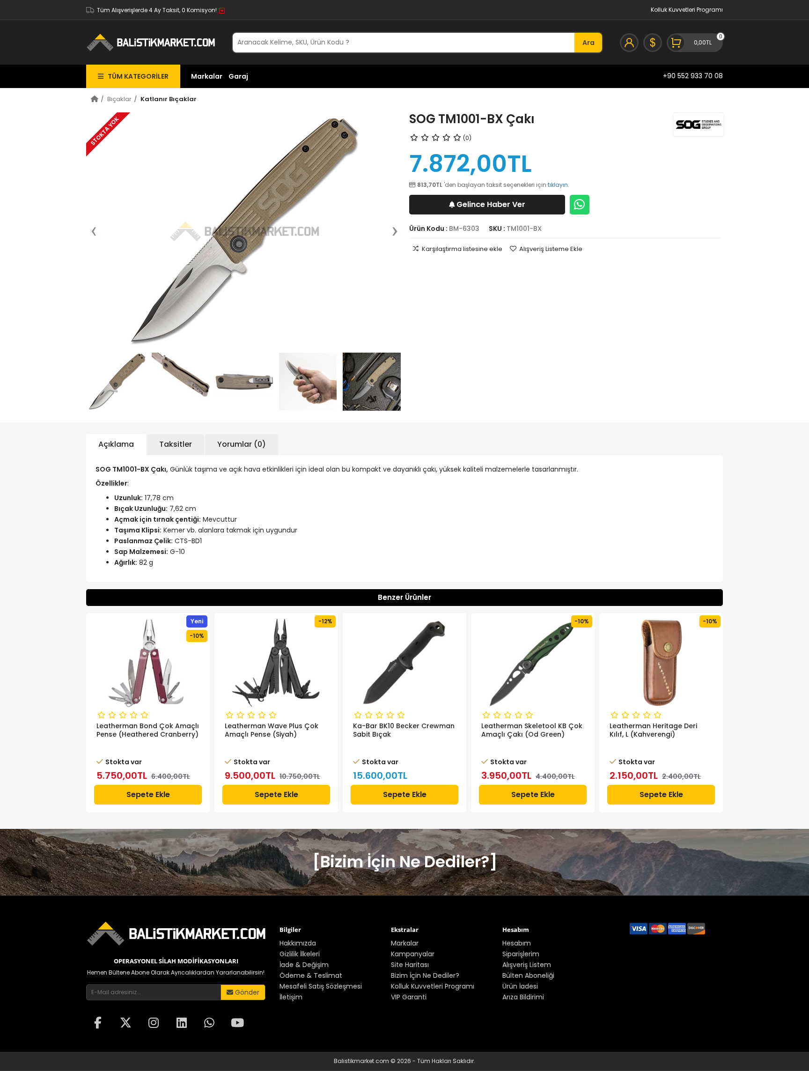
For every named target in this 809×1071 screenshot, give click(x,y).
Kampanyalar (412, 954)
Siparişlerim (520, 954)
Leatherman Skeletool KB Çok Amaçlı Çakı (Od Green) (531, 730)
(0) (467, 138)
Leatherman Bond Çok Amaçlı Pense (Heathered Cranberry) (147, 730)
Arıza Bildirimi (523, 997)
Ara (588, 42)
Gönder (246, 992)
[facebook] (98, 1023)
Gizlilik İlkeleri (299, 954)
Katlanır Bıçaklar (168, 99)
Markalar (206, 76)
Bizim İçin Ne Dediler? (425, 975)
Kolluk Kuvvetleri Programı (687, 10)
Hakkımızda (297, 943)
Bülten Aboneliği (528, 975)
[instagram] (153, 1023)
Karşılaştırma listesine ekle (462, 248)
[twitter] (126, 1023)
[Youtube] (237, 1023)
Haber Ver (490, 204)
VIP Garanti (409, 997)
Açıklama (116, 444)
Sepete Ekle (148, 794)
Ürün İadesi (520, 986)
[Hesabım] (629, 43)
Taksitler (175, 444)
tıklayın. (558, 185)
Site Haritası (410, 964)
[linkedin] (182, 1023)
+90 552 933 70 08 (693, 76)
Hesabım (516, 943)
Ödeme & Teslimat (310, 975)
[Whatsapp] (579, 204)
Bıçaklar (119, 99)
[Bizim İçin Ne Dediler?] (404, 861)
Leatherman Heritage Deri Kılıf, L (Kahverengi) (653, 730)
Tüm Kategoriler (136, 76)
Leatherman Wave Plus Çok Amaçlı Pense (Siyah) (271, 730)
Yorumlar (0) (241, 444)
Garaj (238, 76)
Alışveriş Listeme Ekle (550, 248)
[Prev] (98, 231)
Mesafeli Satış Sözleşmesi (320, 986)
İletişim (290, 997)
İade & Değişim (304, 964)
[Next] (389, 231)
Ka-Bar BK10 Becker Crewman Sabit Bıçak (404, 730)
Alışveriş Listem (526, 964)
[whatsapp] (209, 1023)
